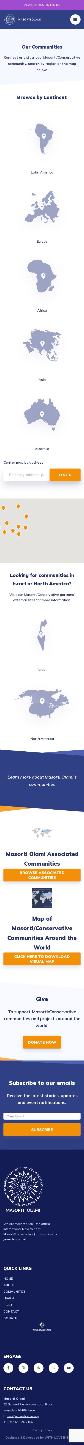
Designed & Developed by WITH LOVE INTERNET (42, 1437)
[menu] (75, 19)
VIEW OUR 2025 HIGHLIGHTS (42, 4)
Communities (14, 1292)
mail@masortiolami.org (23, 1416)
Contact (11, 1311)
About (9, 1285)
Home (8, 1278)
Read (7, 1305)
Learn (8, 1298)
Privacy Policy (42, 1430)
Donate (10, 1318)
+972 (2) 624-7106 (20, 1422)
